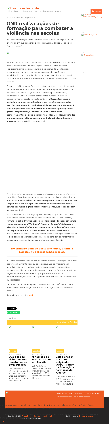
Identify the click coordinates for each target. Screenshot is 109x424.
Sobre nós (95, 393)
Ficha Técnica (62, 393)
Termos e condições (64, 397)
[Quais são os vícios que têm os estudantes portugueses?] (19, 339)
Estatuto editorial (75, 393)
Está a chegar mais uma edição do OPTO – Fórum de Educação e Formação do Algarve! (65, 364)
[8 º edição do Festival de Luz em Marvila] (42, 339)
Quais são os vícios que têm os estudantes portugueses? (18, 360)
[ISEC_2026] (91, 63)
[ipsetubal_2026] (91, 42)
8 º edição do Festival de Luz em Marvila (41, 359)
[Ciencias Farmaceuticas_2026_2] (91, 22)
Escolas (73, 322)
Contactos (87, 393)
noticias (12, 318)
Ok (3, 422)
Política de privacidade (81, 397)
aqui (30, 295)
